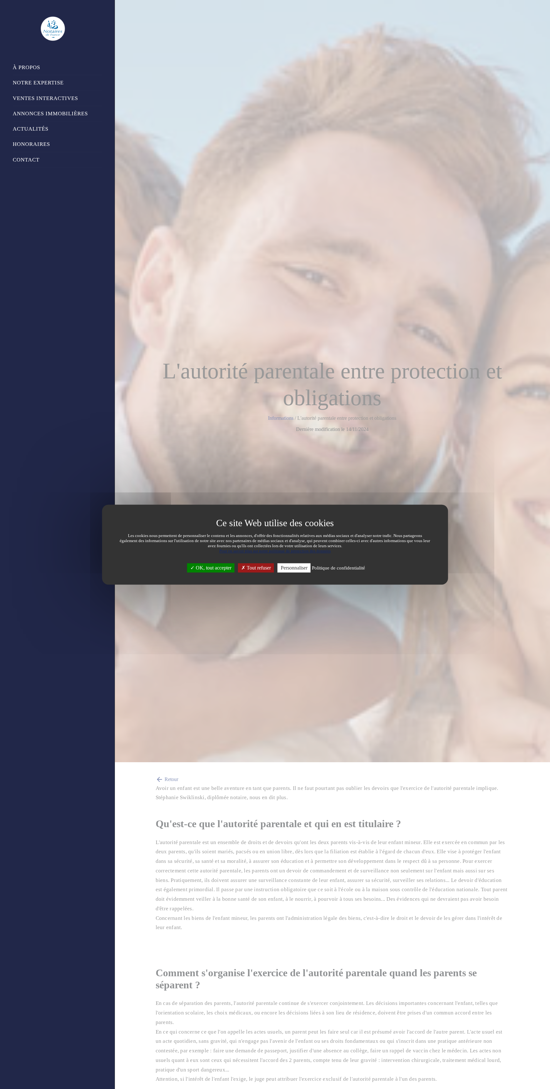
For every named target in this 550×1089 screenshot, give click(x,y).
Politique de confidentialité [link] (338, 567)
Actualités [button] (30, 129)
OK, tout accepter (212, 567)
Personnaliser (294, 567)
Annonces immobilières (50, 114)
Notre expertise (38, 83)
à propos (26, 67)
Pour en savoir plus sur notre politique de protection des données (275, 550)
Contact (26, 160)
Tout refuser (258, 567)
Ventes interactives (45, 98)
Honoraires (31, 144)
